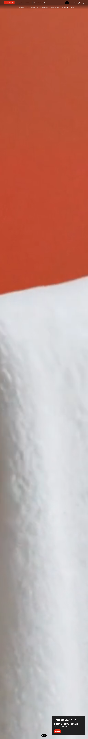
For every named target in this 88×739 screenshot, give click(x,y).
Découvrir (57, 731)
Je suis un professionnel (68, 7)
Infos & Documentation (42, 7)
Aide (75, 2)
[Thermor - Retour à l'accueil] (9, 2)
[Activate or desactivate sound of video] (45, 735)
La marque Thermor (55, 7)
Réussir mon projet (23, 7)
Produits (33, 7)
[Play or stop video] (43, 735)
